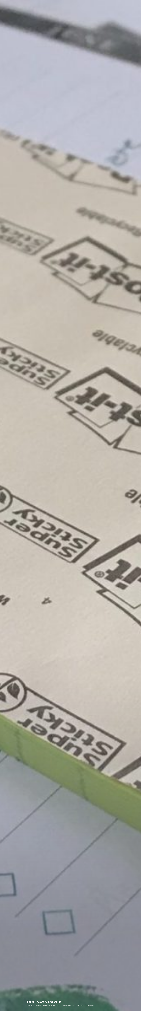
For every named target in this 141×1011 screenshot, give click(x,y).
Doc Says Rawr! (44, 1002)
